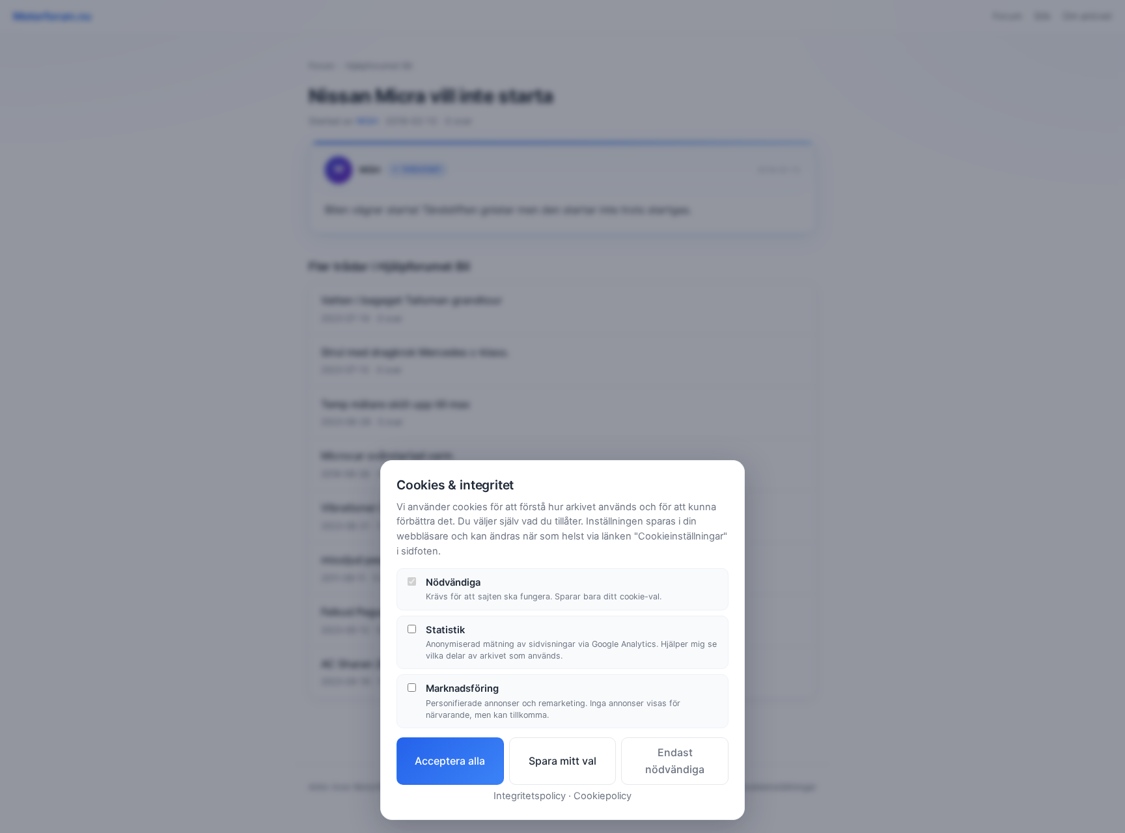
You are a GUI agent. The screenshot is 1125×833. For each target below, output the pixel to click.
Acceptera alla (450, 760)
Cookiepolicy (603, 796)
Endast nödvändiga (674, 761)
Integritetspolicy (529, 796)
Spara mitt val (562, 760)
